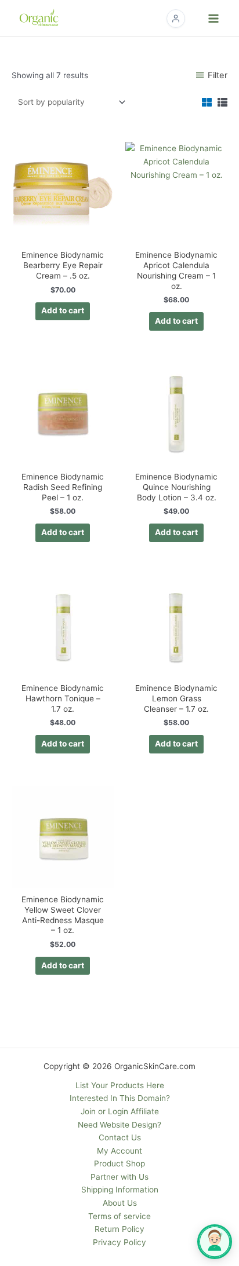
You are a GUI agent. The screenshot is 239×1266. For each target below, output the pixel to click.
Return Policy (119, 1229)
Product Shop (119, 1163)
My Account (119, 1150)
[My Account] (175, 18)
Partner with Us (119, 1176)
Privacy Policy (119, 1242)
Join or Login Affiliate (120, 1111)
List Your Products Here (119, 1085)
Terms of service (119, 1216)
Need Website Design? (119, 1124)
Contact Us (120, 1137)
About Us (120, 1203)
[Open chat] (214, 1241)
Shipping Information (119, 1189)
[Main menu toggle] (213, 18)
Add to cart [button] (62, 310)
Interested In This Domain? (120, 1098)
